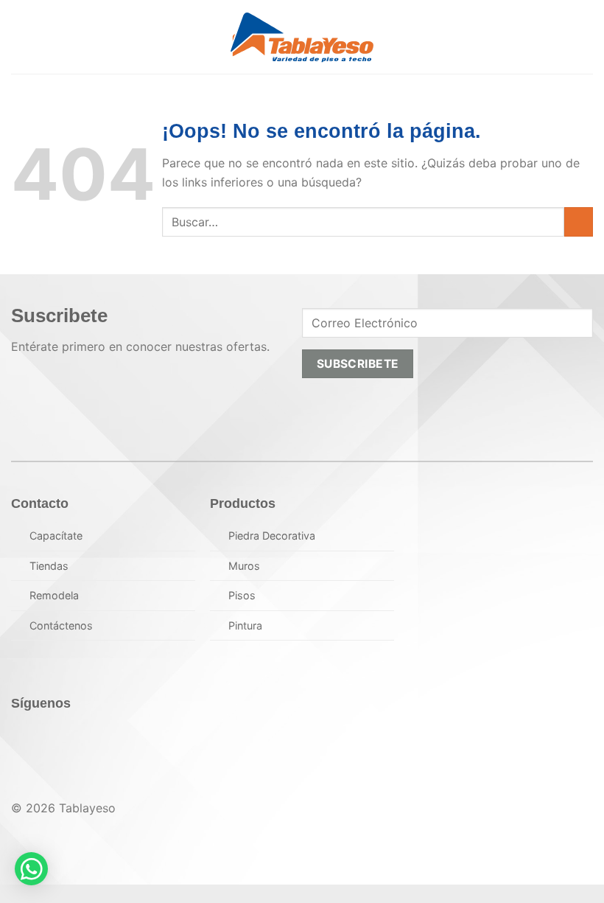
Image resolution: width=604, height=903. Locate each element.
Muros (244, 565)
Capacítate (55, 535)
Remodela (54, 595)
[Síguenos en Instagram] (58, 738)
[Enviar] (578, 221)
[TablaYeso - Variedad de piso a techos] (302, 37)
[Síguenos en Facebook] (27, 738)
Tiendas (49, 565)
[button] (20, 36)
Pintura (245, 625)
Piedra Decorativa (271, 535)
